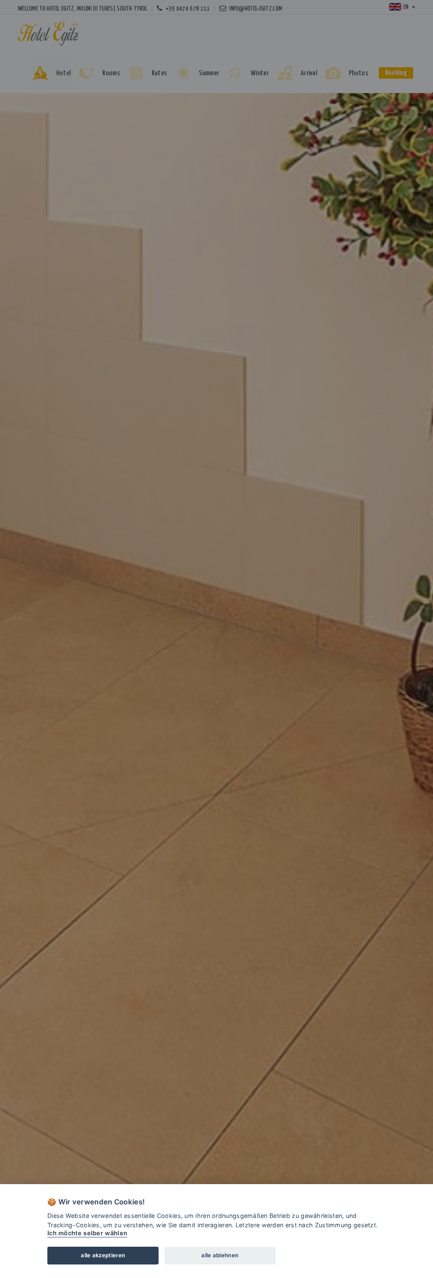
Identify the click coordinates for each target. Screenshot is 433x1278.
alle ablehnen (219, 1255)
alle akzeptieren (103, 1255)
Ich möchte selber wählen (87, 1233)
